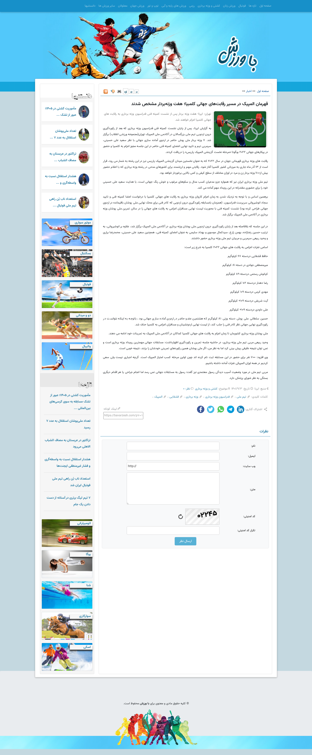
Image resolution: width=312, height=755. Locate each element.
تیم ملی (241, 397)
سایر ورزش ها (106, 6)
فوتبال (242, 6)
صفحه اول (265, 6)
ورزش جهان (137, 6)
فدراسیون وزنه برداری (217, 397)
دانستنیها (90, 6)
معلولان (122, 6)
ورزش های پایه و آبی (174, 6)
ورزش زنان (229, 6)
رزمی (192, 6)
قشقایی (174, 397)
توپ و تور (153, 6)
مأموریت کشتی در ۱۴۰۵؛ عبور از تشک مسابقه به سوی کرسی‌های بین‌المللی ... (69, 402)
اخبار (249, 91)
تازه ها (252, 6)
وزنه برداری (192, 397)
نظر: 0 (186, 389)
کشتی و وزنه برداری (209, 6)
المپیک (158, 397)
